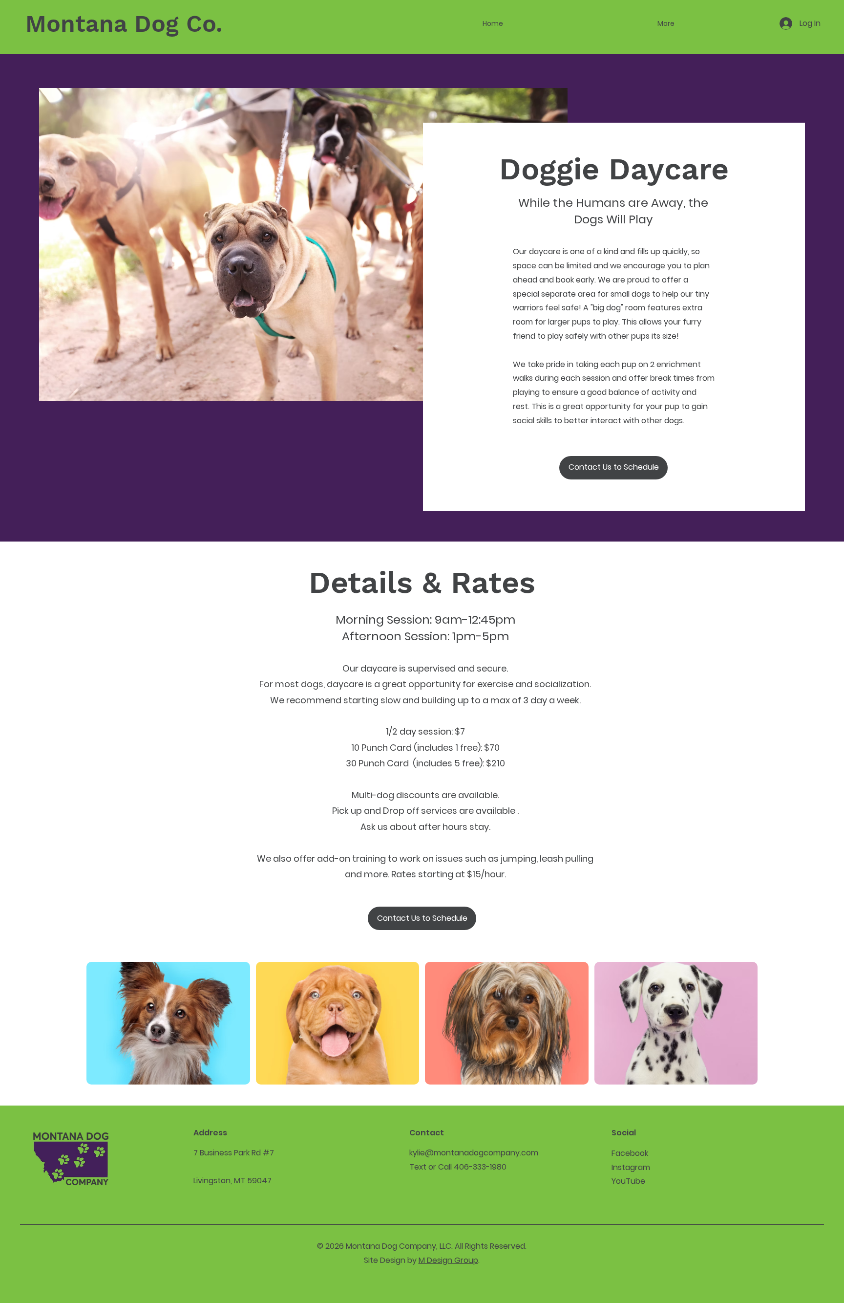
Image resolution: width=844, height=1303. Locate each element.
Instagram (631, 1167)
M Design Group (448, 1260)
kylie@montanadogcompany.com (473, 1152)
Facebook (630, 1153)
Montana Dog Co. (123, 24)
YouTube (628, 1181)
